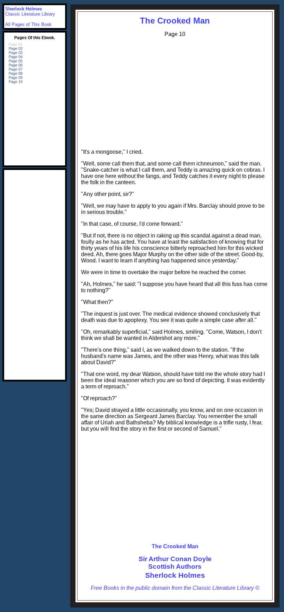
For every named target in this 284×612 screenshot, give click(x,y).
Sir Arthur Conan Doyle (175, 558)
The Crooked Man (175, 20)
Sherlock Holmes (175, 575)
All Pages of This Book (28, 24)
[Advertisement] (175, 91)
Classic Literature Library (30, 14)
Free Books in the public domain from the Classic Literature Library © (175, 588)
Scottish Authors (175, 566)
